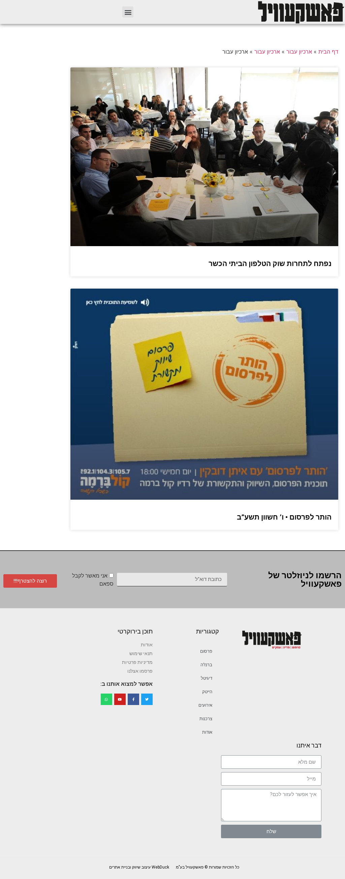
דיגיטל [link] (206, 678)
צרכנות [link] (205, 718)
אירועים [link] (205, 705)
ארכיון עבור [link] (299, 51)
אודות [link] (207, 732)
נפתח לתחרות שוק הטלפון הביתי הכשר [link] (270, 264)
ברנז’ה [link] (206, 664)
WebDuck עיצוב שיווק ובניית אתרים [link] (139, 867)
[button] (127, 12)
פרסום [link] (206, 651)
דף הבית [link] (328, 51)
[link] (300, 12)
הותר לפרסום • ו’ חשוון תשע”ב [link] (284, 517)
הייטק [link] (207, 691)
